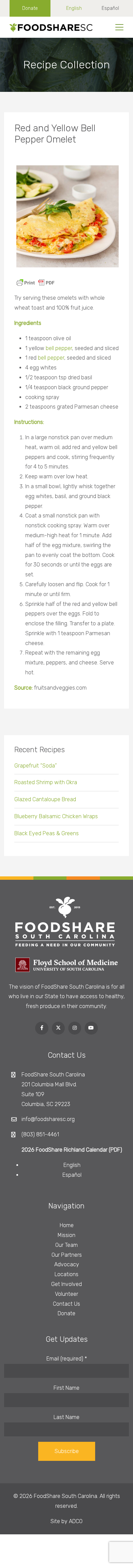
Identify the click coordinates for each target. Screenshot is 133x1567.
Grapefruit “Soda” (35, 765)
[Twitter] (58, 1028)
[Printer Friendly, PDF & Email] (35, 282)
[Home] (48, 27)
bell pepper (59, 348)
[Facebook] (41, 1028)
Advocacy (66, 1264)
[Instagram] (74, 1028)
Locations (66, 1274)
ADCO (76, 1521)
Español (110, 8)
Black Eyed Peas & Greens (46, 833)
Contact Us (66, 1304)
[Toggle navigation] (119, 27)
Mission (66, 1235)
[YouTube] (91, 1028)
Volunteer (66, 1294)
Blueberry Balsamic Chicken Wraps (56, 816)
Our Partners (66, 1255)
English (74, 8)
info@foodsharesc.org (48, 1119)
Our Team (66, 1245)
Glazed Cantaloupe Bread (45, 799)
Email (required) (66, 1358)
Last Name (66, 1417)
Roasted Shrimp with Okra (45, 782)
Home (67, 1225)
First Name (66, 1388)
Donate (30, 8)
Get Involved (66, 1284)
